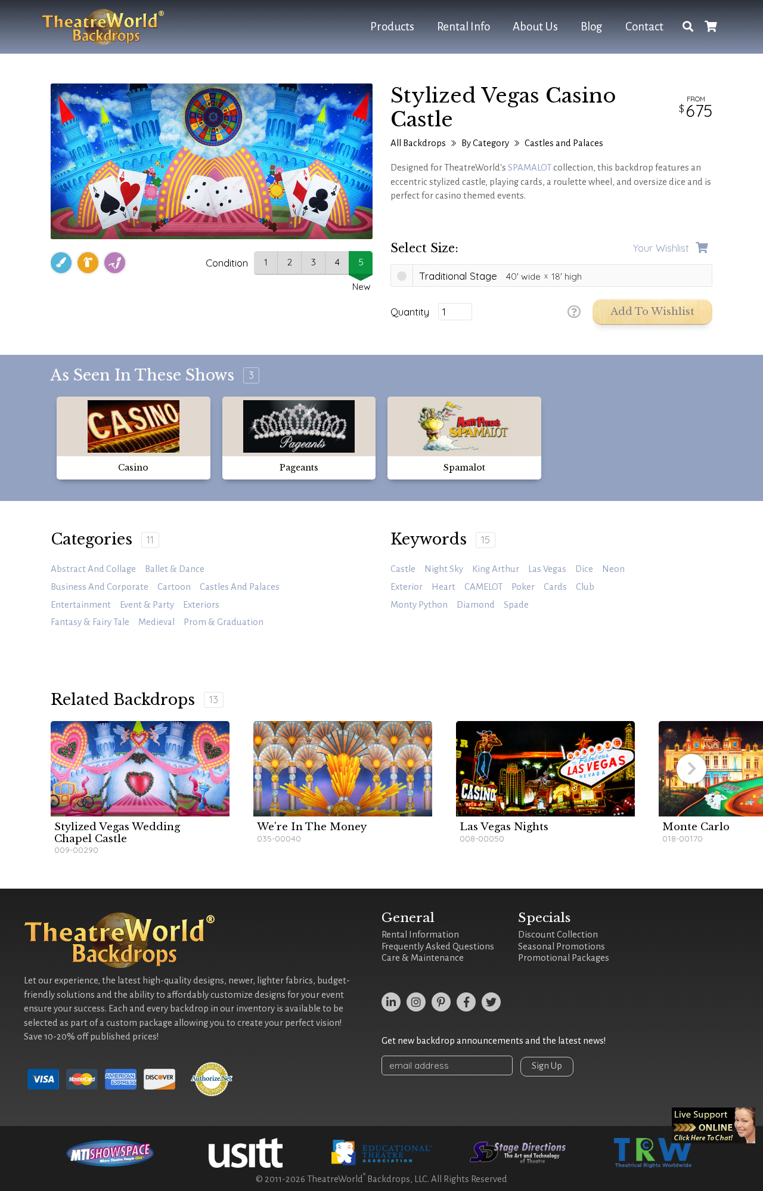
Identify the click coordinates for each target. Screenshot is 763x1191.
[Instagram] (416, 1001)
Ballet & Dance (174, 569)
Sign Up (547, 1066)
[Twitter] (491, 1001)
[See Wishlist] (710, 27)
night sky (443, 569)
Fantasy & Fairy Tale (90, 622)
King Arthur (495, 569)
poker (523, 587)
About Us (535, 26)
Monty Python (419, 605)
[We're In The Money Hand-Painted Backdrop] (342, 768)
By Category (485, 143)
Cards (555, 587)
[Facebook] (466, 1001)
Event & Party (147, 605)
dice (584, 569)
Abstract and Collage (93, 569)
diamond (476, 605)
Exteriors (201, 605)
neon (613, 569)
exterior (406, 587)
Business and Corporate (99, 587)
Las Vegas (547, 569)
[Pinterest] (441, 1001)
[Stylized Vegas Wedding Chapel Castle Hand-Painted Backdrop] (140, 768)
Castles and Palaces (564, 143)
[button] (691, 768)
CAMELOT (483, 587)
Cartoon (174, 587)
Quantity (409, 312)
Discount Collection (558, 934)
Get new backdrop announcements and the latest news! (494, 1040)
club (585, 587)
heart (443, 587)
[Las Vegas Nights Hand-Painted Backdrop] (545, 768)
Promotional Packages (563, 958)
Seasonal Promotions (561, 946)
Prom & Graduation (223, 622)
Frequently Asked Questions (438, 946)
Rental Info (463, 26)
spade (516, 605)
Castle (402, 569)
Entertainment (81, 605)
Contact (644, 26)
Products (392, 26)
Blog (592, 26)
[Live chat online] (713, 1125)
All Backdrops (418, 143)
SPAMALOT (529, 167)
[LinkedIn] (391, 1001)
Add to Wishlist (652, 311)
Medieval (156, 622)
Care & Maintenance (423, 958)
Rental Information (420, 934)
